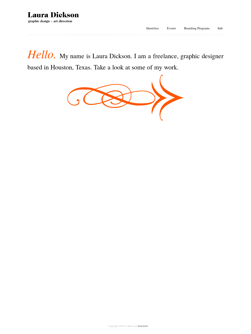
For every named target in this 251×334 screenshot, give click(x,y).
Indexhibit (143, 326)
